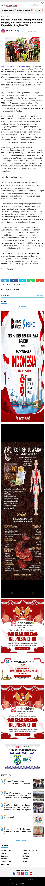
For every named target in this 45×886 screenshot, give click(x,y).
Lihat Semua (22, 307)
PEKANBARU (26, 856)
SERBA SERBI (5, 864)
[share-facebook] (13, 280)
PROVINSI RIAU (6, 862)
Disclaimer (24, 880)
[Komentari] (40, 280)
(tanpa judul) (9, 817)
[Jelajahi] (42, 3)
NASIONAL (37, 10)
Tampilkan (39, 295)
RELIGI (24, 862)
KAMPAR (4, 853)
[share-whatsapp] (31, 280)
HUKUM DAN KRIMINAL (23, 10)
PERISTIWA (4, 859)
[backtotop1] (43, 884)
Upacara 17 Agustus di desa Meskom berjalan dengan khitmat (17, 782)
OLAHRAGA (4, 856)
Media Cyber (31, 880)
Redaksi (17, 880)
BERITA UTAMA (8, 10)
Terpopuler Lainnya (22, 840)
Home (11, 880)
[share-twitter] (22, 280)
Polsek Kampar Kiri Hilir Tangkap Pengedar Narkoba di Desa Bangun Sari (17, 831)
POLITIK (25, 859)
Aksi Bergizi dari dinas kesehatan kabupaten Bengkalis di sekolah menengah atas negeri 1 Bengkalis (17, 807)
